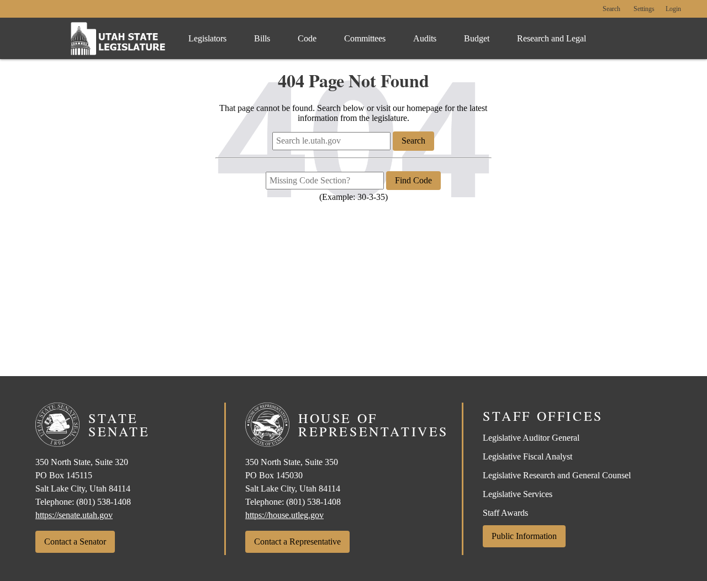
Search (611, 9)
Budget (476, 38)
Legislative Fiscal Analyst (527, 456)
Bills (262, 38)
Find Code (413, 180)
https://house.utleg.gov (284, 515)
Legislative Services (517, 494)
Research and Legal (551, 38)
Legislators (207, 38)
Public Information (524, 536)
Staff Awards (505, 512)
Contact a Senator (75, 541)
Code (307, 38)
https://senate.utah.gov (74, 515)
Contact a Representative (297, 541)
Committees (365, 38)
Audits (424, 38)
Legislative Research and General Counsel (557, 475)
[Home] (118, 38)
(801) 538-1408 (103, 501)
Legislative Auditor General (531, 437)
